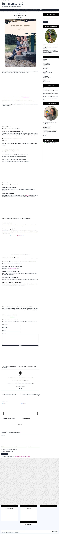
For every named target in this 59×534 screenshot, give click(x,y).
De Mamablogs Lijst (28, 524)
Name (5, 324)
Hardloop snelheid (47, 122)
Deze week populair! (46, 63)
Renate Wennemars (47, 132)
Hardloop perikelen (46, 67)
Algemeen (44, 60)
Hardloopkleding (45, 68)
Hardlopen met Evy (43, 9)
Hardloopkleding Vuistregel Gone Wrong (49, 98)
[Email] (8, 1)
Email (4, 327)
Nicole (20, 375)
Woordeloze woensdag (46, 81)
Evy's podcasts (46, 124)
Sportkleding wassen (47, 131)
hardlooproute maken (33, 135)
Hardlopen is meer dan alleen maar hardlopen (50, 87)
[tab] (18, 424)
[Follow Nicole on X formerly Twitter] (21, 388)
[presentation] (11, 409)
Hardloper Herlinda (26, 418)
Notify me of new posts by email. (7, 451)
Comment (3, 435)
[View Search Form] (57, 1)
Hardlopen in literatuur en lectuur (48, 69)
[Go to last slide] (3, 413)
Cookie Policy (17, 532)
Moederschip (12, 316)
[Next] (37, 413)
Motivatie (44, 73)
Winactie (44, 80)
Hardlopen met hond (47, 128)
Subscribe (45, 21)
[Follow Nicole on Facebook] (19, 388)
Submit (20, 345)
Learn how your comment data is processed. (22, 456)
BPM (45, 135)
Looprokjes (4, 230)
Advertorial (45, 59)
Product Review (45, 76)
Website (3, 330)
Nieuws (44, 75)
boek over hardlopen (12, 268)
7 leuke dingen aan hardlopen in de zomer (8, 394)
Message (4, 333)
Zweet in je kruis (47, 127)
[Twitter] (3, 1)
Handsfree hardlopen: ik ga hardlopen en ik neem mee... (31, 394)
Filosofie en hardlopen (46, 64)
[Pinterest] (5, 1)
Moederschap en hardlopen (47, 72)
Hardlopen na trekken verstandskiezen (50, 130)
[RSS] (7, 1)
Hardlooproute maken (47, 126)
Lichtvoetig (45, 71)
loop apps (27, 195)
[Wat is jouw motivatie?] (9, 514)
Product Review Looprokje (47, 77)
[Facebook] (2, 1)
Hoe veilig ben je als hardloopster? (48, 96)
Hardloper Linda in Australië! (9, 418)
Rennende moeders (20, 13)
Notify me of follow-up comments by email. (9, 449)
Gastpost (44, 65)
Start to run (23, 68)
